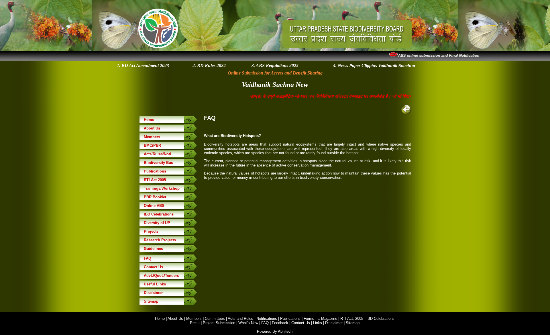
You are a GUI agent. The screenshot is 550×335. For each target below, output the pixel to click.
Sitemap (151, 301)
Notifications (266, 318)
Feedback (280, 323)
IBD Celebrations (159, 214)
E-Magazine (327, 318)
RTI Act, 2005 (351, 318)
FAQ (147, 258)
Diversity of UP (157, 223)
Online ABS (154, 205)
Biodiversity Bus (158, 162)
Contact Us (153, 267)
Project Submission (219, 323)
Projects (151, 231)
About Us (152, 128)
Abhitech (285, 331)
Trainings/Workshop (162, 188)
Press (195, 323)
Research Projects (160, 240)
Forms (309, 318)
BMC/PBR (152, 145)
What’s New (248, 323)
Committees (215, 318)
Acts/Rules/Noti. (158, 154)
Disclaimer (153, 293)
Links (317, 323)
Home (149, 119)
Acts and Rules (240, 318)
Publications (155, 171)
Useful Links (155, 284)
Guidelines (153, 248)
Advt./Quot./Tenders (161, 275)
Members (152, 137)
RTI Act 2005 (155, 180)
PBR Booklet (155, 197)
